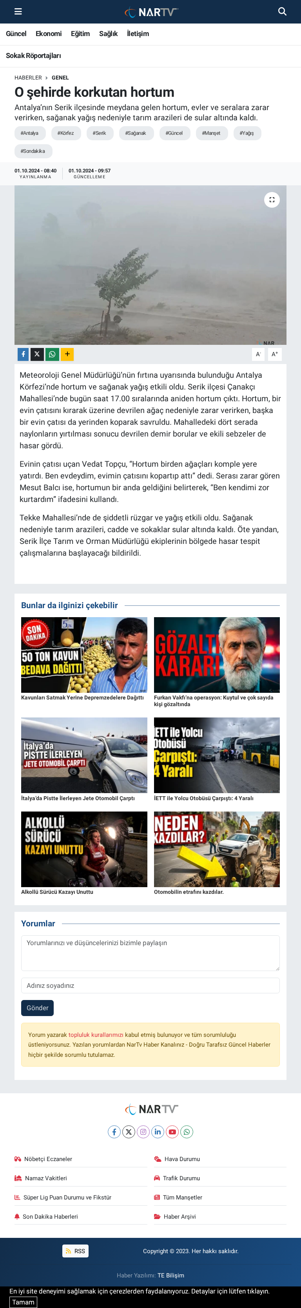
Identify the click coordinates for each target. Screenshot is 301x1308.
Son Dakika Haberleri (50, 1216)
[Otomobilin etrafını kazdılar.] (217, 849)
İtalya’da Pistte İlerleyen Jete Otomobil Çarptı (78, 798)
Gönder (38, 1008)
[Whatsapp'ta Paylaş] (52, 354)
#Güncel (174, 133)
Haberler (28, 77)
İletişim (138, 33)
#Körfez (65, 133)
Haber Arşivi (180, 1216)
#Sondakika (32, 151)
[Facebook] (114, 1131)
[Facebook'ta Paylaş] (23, 354)
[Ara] (282, 11)
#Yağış (246, 133)
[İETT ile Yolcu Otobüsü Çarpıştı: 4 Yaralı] (217, 755)
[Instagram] (143, 1131)
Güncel (16, 33)
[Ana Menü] (18, 11)
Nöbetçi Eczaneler (48, 1159)
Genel (60, 77)
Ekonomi (49, 33)
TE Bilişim (171, 1275)
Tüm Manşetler (182, 1197)
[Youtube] (172, 1131)
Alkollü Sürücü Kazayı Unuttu (57, 892)
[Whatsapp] (186, 1131)
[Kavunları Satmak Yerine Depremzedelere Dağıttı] (84, 654)
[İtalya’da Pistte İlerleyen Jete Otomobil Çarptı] (84, 755)
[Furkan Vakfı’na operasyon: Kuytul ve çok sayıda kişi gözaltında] (217, 654)
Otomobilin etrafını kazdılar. (189, 892)
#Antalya (29, 133)
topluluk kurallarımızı (97, 1034)
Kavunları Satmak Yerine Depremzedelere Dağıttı (82, 697)
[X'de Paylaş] (37, 354)
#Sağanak (135, 133)
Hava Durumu (182, 1159)
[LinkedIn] (157, 1131)
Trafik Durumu (181, 1178)
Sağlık (108, 33)
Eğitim (80, 33)
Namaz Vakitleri (46, 1178)
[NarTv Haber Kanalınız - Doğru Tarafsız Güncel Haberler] (150, 12)
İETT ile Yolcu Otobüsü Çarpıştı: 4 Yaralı (204, 798)
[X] (128, 1131)
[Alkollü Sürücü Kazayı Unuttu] (84, 849)
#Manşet (211, 133)
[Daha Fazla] (67, 354)
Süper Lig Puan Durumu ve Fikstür (67, 1197)
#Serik (99, 133)
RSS (79, 1251)
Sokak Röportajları (33, 55)
